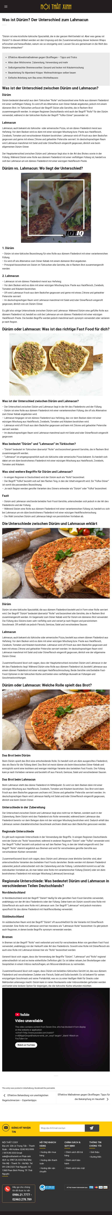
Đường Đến (96, 1157)
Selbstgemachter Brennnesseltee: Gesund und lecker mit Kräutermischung (46, 67)
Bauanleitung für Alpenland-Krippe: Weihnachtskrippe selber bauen (42, 72)
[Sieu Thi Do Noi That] (56, 6)
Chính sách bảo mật (75, 1168)
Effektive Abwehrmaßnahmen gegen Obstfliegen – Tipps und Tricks (42, 57)
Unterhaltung (28, 1088)
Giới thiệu (95, 1152)
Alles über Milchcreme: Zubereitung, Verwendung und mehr (38, 62)
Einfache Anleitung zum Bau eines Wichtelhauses (33, 77)
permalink (51, 1088)
